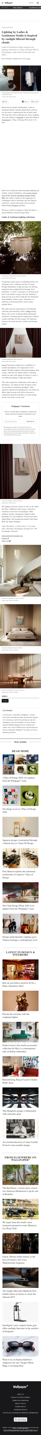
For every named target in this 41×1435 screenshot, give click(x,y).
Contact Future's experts (20, 1397)
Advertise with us (20, 1410)
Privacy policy (20, 1403)
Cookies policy (20, 1406)
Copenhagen (6, 120)
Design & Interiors (7, 27)
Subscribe (31, 2)
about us (20, 1394)
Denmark (20, 117)
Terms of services (24, 427)
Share (6, 101)
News (28, 59)
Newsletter (36, 101)
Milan (29, 311)
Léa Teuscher (8, 59)
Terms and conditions (20, 1400)
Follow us (26, 101)
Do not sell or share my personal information (20, 1413)
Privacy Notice (26, 429)
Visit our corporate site (22, 1428)
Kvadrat (15, 205)
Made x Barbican (17, 7)
